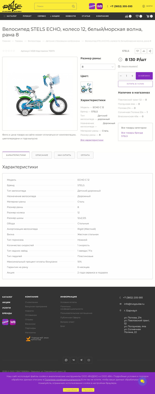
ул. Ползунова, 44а (135, 326)
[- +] (126, 76)
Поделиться (150, 51)
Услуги (6, 308)
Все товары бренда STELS (132, 134)
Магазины (30, 332)
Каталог (7, 297)
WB (100, 6)
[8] (98, 67)
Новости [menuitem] (71, 16)
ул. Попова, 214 (133, 317)
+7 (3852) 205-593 (121, 6)
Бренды (7, 313)
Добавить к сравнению (144, 51)
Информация (68, 297)
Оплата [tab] (85, 155)
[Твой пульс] (12, 6)
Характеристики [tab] (16, 155)
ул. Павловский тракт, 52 (136, 322)
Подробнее (70, 390)
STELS (125, 50)
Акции (6, 302)
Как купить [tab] (64, 155)
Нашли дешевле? (129, 66)
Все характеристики (92, 140)
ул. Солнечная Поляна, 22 (132, 331)
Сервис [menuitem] (42, 16)
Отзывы (29, 319)
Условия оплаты (68, 302)
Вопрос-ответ (67, 322)
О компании (31, 302)
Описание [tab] (42, 155)
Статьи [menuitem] (86, 16)
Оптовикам (31, 315)
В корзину (144, 76)
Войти (149, 6)
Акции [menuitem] (56, 16)
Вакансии (30, 324)
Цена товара (121, 60)
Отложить (137, 51)
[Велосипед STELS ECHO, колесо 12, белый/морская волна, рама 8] (40, 94)
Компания (31, 297)
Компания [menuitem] (102, 16)
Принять (88, 390)
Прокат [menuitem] (27, 16)
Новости (29, 311)
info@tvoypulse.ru (134, 303)
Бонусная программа (36, 306)
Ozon (92, 6)
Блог (62, 326)
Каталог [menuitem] (12, 16)
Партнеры (30, 328)
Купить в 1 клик (135, 84)
